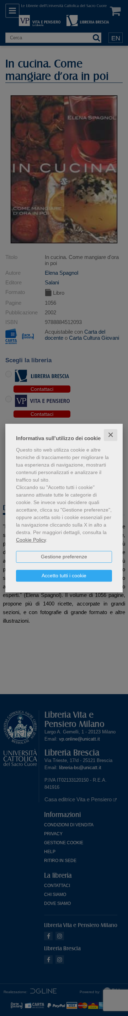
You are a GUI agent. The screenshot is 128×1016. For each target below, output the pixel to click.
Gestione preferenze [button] (64, 556)
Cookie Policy (31, 540)
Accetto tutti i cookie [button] (64, 575)
